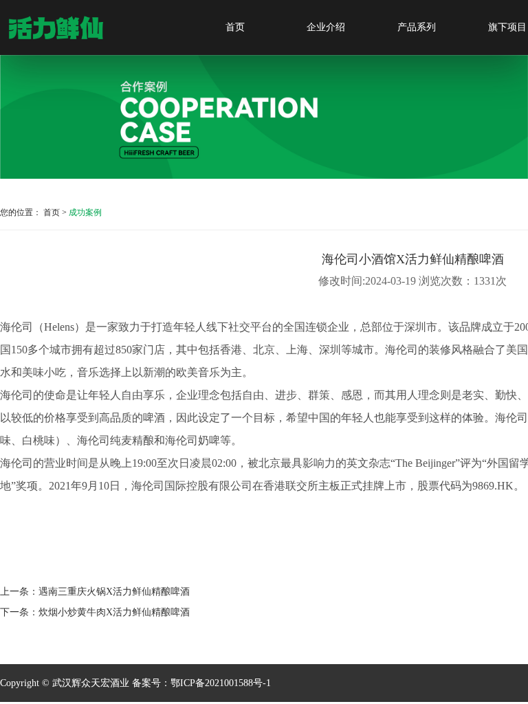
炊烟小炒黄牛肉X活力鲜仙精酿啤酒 (114, 612)
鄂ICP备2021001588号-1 (220, 683)
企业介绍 (326, 27)
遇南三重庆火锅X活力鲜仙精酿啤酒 (114, 591)
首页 (235, 27)
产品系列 (416, 27)
